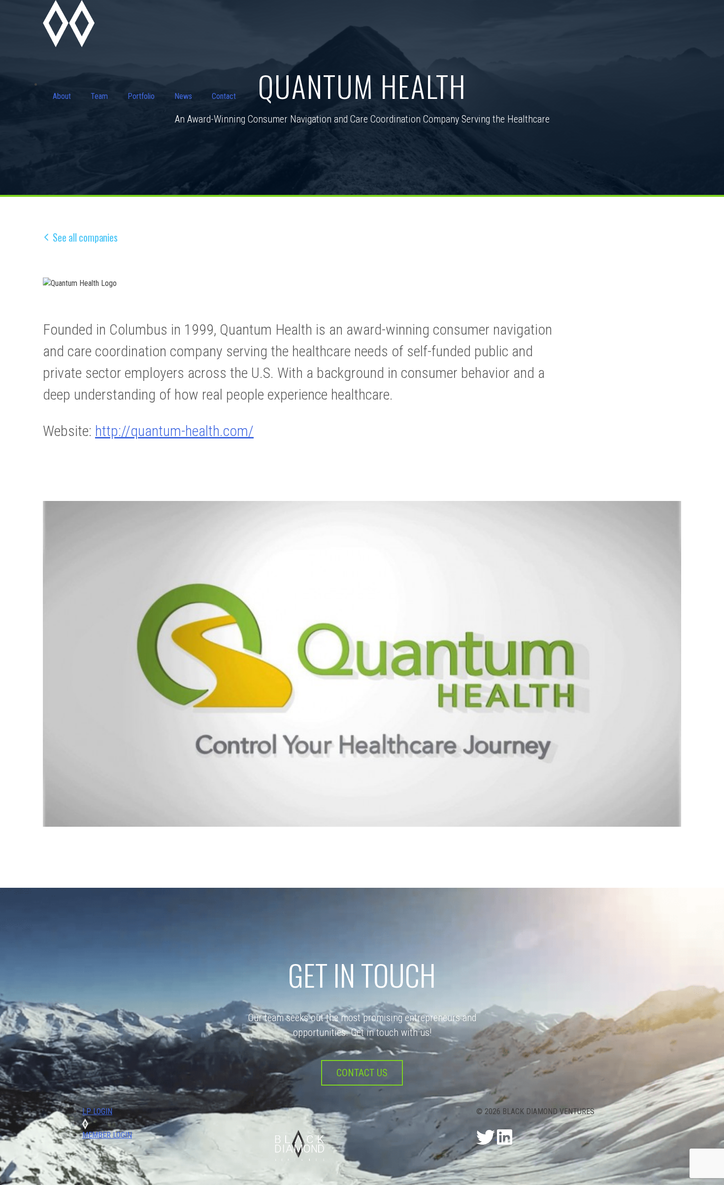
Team (99, 96)
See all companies (85, 237)
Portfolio (141, 96)
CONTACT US (362, 1073)
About (62, 96)
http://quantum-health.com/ (174, 430)
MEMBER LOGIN (107, 1135)
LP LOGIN (97, 1111)
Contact (224, 96)
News (183, 96)
